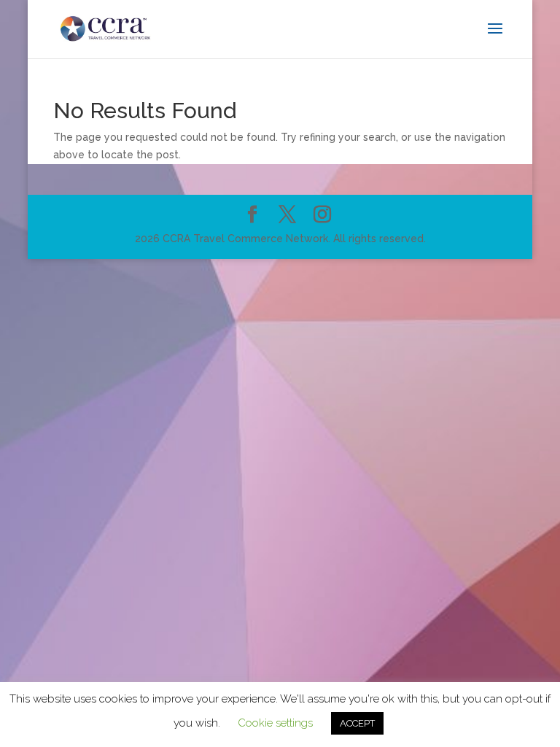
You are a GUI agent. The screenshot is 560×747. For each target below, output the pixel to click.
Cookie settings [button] (275, 722)
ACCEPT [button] (357, 723)
